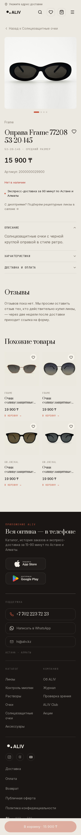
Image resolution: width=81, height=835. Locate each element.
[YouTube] (31, 757)
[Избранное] (51, 12)
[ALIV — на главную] (13, 12)
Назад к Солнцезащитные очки (33, 28)
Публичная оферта (20, 798)
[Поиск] (40, 12)
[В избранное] (74, 131)
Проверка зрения (57, 696)
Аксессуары (15, 726)
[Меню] (72, 12)
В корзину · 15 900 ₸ (40, 826)
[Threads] (20, 757)
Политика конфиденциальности (30, 808)
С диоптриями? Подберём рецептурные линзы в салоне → (39, 207)
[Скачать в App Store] (40, 564)
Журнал (49, 688)
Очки (9, 704)
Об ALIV (49, 679)
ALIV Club (50, 704)
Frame (9, 122)
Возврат (12, 788)
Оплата (11, 778)
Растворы (13, 696)
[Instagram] (9, 757)
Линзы (10, 679)
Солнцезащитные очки (19, 715)
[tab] (36, 112)
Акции (48, 713)
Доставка (13, 769)
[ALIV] (40, 746)
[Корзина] (62, 12)
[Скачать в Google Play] (40, 578)
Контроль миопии (19, 688)
